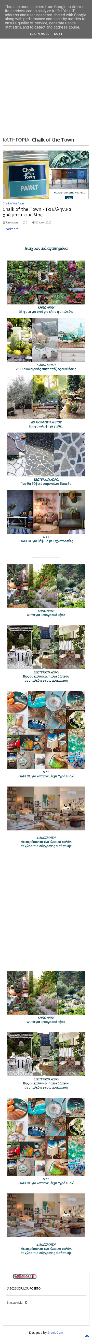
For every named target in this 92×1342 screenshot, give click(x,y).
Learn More (39, 34)
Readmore (11, 229)
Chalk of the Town (13, 203)
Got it (59, 34)
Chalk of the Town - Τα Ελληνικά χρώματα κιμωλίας (37, 212)
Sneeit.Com (55, 1333)
